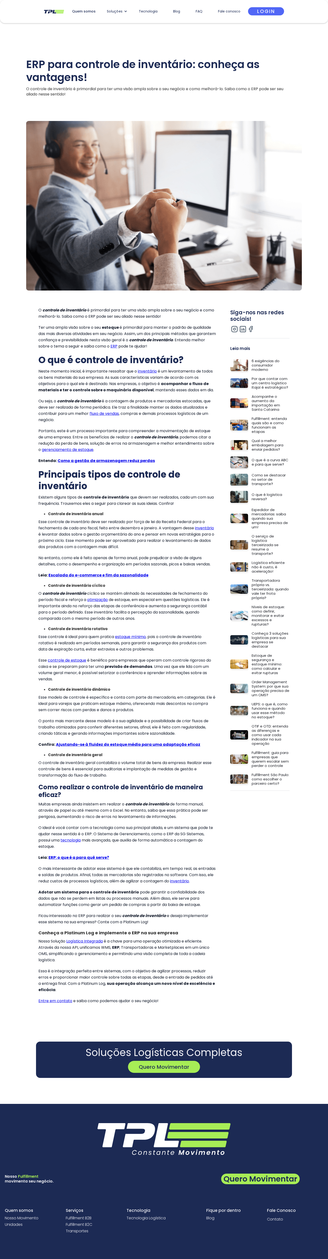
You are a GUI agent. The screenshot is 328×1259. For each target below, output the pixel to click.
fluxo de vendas (104, 413)
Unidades (14, 1224)
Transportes (77, 1231)
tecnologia (71, 840)
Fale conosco (229, 11)
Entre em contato (55, 1001)
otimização (97, 599)
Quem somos (84, 11)
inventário (147, 371)
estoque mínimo (130, 636)
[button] (117, 11)
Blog (176, 11)
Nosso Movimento (21, 1218)
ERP (113, 346)
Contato (275, 1219)
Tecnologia (148, 11)
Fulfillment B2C (79, 1224)
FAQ (199, 11)
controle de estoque (67, 660)
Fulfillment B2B (78, 1218)
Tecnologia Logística (146, 1218)
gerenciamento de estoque (67, 449)
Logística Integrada (84, 941)
